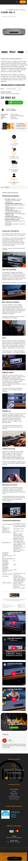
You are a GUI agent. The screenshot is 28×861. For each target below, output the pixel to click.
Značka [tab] (7, 187)
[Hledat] (16, 1)
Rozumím (14, 858)
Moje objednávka (14, 789)
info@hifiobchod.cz (13, 9)
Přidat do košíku (17, 102)
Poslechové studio (14, 799)
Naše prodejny (14, 793)
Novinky (14, 791)
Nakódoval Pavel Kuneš (19, 851)
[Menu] (22, 1)
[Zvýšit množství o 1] (6, 102)
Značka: (9, 16)
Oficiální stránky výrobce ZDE (13, 85)
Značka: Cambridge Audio (17, 115)
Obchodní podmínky (14, 797)
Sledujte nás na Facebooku (16, 778)
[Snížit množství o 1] (6, 103)
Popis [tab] (2, 187)
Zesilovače (13, 117)
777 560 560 (22, 9)
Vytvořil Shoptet (7, 851)
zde (5, 858)
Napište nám (14, 795)
